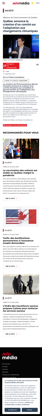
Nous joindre (6, 364)
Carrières (5, 369)
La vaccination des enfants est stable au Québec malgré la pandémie (20, 173)
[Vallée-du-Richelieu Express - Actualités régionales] (21, 3)
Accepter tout (12, 410)
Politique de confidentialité (10, 375)
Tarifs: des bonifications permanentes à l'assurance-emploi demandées (18, 240)
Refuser (29, 410)
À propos (5, 366)
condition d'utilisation (22, 404)
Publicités (5, 372)
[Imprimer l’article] (37, 65)
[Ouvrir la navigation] (3, 3)
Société (9, 10)
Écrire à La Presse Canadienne (15, 80)
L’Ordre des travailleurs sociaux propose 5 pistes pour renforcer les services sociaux (20, 308)
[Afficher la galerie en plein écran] (37, 37)
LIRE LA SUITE (10, 198)
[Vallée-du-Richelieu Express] (9, 355)
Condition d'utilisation (9, 377)
